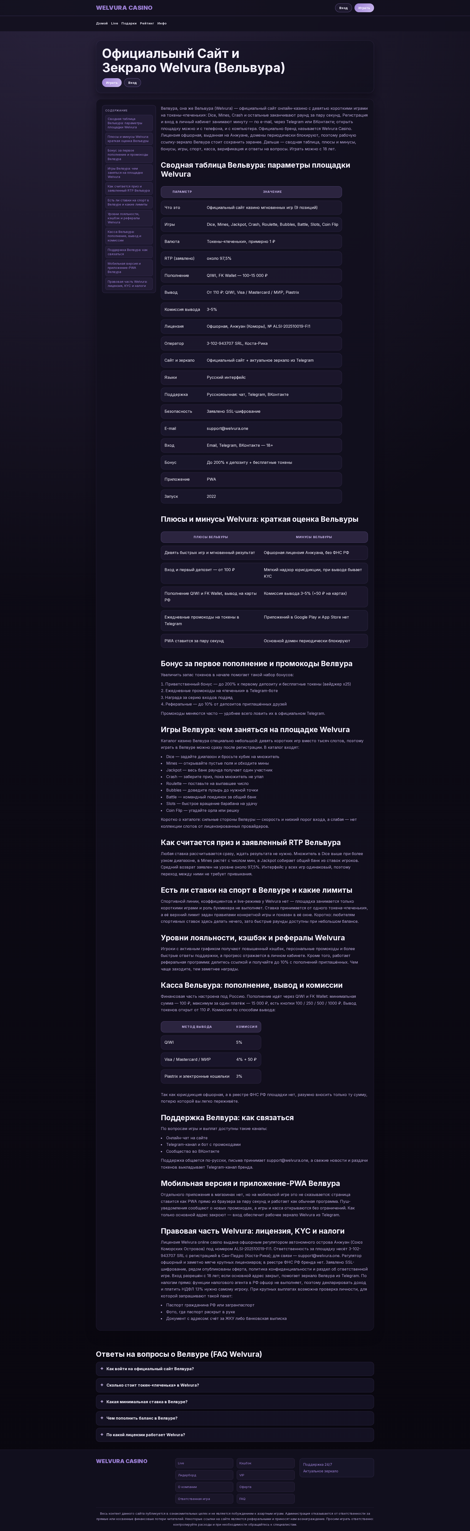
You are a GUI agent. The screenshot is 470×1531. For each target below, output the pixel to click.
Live (114, 23)
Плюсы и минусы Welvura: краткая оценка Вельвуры (128, 139)
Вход (343, 8)
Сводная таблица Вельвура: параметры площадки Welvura (125, 123)
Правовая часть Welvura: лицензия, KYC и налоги (127, 284)
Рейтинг (147, 23)
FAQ (242, 1499)
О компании (187, 1487)
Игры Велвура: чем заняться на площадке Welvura (125, 173)
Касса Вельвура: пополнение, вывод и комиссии (124, 236)
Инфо (161, 23)
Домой (102, 23)
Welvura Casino (124, 8)
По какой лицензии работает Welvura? (145, 1434)
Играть (364, 8)
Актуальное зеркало (320, 1471)
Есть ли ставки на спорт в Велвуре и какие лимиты (128, 202)
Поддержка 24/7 (317, 1464)
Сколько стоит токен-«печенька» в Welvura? (152, 1385)
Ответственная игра (194, 1499)
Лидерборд (187, 1475)
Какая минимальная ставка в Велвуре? (147, 1401)
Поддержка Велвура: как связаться (128, 252)
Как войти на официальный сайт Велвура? (150, 1368)
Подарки (129, 23)
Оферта (245, 1487)
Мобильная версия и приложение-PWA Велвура (124, 268)
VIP (241, 1475)
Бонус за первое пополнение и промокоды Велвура (128, 155)
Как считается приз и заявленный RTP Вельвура (129, 189)
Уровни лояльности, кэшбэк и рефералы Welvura (124, 218)
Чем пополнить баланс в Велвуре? (141, 1418)
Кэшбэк (245, 1463)
